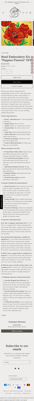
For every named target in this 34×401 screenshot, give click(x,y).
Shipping (3, 66)
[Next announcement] (31, 3)
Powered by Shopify (18, 391)
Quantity (3, 68)
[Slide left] (13, 49)
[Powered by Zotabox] (32, 72)
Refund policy (28, 391)
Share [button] (4, 315)
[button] (3, 12)
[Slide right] (20, 49)
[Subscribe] (29, 362)
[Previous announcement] (3, 3)
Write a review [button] (17, 331)
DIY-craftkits (10, 391)
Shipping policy (27, 393)
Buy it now (17, 82)
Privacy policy (8, 393)
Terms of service (17, 393)
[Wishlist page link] (23, 13)
